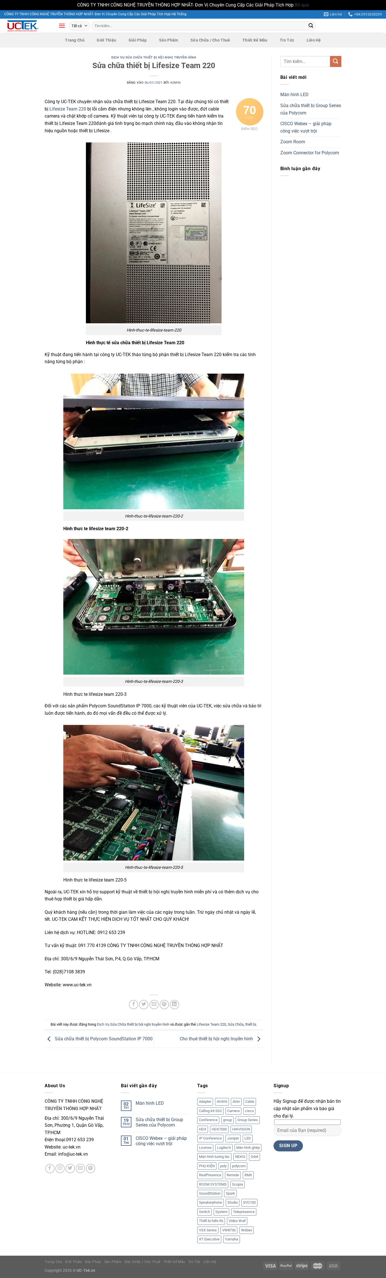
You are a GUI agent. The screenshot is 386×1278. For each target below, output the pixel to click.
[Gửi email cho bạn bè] (154, 1004)
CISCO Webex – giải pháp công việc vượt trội (305, 127)
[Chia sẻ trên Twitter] (143, 1004)
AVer (236, 1101)
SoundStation (209, 1193)
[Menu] (62, 25)
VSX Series (208, 1230)
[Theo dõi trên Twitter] (70, 1168)
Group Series (247, 1120)
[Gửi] (311, 26)
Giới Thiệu (106, 40)
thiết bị (250, 1024)
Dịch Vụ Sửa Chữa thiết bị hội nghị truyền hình (153, 57)
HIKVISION (241, 1129)
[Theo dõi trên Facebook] (50, 1168)
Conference (208, 1120)
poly (223, 1166)
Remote (233, 1175)
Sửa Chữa (236, 1024)
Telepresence (244, 1212)
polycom (239, 1166)
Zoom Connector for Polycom (309, 152)
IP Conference (210, 1138)
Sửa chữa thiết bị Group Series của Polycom (310, 109)
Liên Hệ (314, 40)
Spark (230, 1193)
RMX (248, 1175)
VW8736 (229, 1230)
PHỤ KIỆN (207, 1166)
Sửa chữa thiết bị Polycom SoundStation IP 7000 (103, 1038)
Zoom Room (292, 141)
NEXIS (240, 1156)
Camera (233, 1111)
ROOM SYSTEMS (213, 1184)
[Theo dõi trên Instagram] (60, 1168)
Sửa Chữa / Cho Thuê (210, 40)
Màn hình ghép (248, 1147)
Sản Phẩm (168, 40)
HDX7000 (219, 1129)
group (227, 1120)
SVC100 (249, 1202)
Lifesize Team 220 (67, 109)
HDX (202, 1129)
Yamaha (231, 1239)
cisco (249, 1111)
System (221, 1212)
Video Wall (237, 1221)
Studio (232, 1202)
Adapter (205, 1101)
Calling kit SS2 (210, 1111)
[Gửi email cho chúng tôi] (80, 1168)
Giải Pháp (138, 40)
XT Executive (209, 1239)
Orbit (254, 1156)
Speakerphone (210, 1202)
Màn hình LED (294, 94)
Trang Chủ (74, 40)
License (205, 1147)
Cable (249, 1101)
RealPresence (210, 1175)
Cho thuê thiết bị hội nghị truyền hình (217, 1038)
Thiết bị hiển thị (211, 1221)
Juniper (233, 1138)
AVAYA (222, 1101)
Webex (246, 1230)
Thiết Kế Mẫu (254, 40)
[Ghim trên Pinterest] (164, 1004)
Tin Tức (287, 40)
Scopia (237, 1184)
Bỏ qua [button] (302, 5)
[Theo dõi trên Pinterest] (90, 1168)
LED (247, 1138)
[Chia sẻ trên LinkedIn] (174, 1004)
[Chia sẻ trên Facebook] (133, 1004)
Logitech (224, 1147)
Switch (204, 1212)
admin (175, 83)
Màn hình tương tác (214, 1156)
